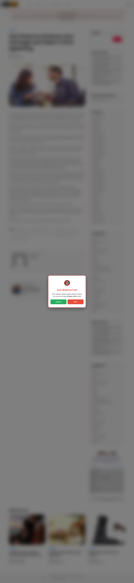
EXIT (75, 302)
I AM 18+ (58, 302)
